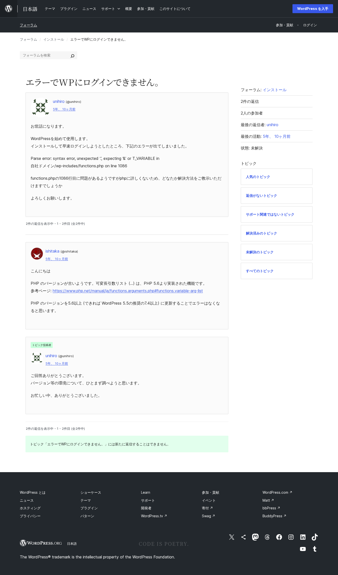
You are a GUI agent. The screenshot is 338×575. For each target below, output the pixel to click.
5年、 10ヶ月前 (64, 109)
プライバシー (30, 516)
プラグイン (89, 508)
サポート (148, 500)
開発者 (146, 508)
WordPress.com (277, 492)
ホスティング (30, 508)
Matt (268, 500)
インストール (53, 39)
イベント (209, 500)
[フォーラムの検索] (72, 55)
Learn (145, 492)
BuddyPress (275, 516)
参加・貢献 (210, 492)
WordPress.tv (154, 516)
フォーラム (28, 25)
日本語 (72, 544)
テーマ (85, 500)
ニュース (27, 500)
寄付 (207, 508)
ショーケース (90, 492)
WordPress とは (33, 492)
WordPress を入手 (312, 8)
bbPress (271, 508)
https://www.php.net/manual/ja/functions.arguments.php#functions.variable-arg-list (128, 290)
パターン (87, 516)
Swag (208, 516)
